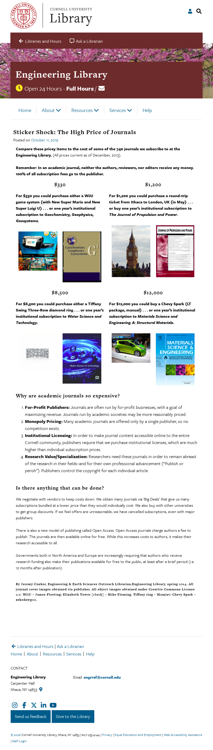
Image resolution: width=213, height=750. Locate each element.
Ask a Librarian (70, 646)
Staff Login (19, 741)
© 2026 (16, 734)
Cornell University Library (70, 16)
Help (147, 110)
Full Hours (80, 88)
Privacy (107, 734)
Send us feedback (30, 716)
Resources (82, 110)
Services (117, 110)
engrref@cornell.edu (102, 677)
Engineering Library (61, 74)
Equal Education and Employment (138, 734)
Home (24, 110)
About (48, 110)
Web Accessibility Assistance (183, 734)
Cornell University (24, 16)
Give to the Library (73, 716)
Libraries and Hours (35, 646)
